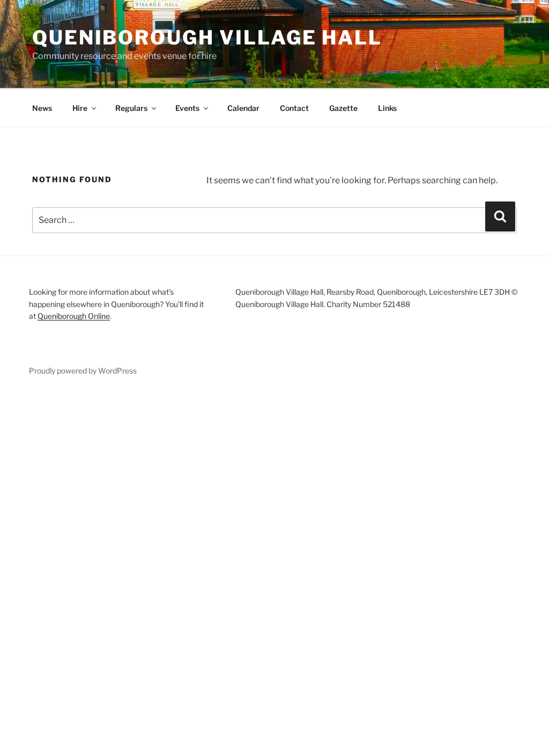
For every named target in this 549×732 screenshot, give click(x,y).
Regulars (131, 108)
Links (387, 108)
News (42, 108)
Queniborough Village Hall (207, 37)
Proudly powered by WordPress (83, 370)
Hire (79, 108)
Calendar (243, 108)
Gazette (343, 108)
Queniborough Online (74, 315)
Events (187, 108)
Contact (294, 108)
